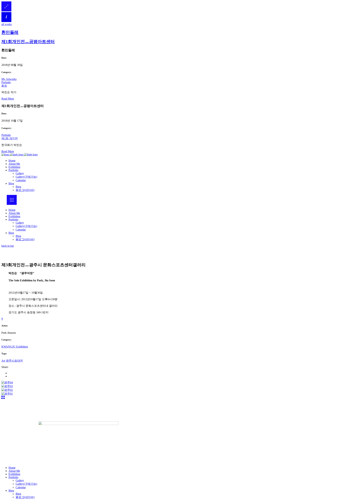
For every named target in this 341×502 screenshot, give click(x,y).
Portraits (6, 82)
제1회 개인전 (9, 138)
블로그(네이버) (25, 239)
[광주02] (7, 389)
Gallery (20, 222)
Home (12, 209)
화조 (4, 85)
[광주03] (7, 386)
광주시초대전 (14, 360)
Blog (11, 232)
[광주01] (7, 393)
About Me (14, 213)
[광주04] (7, 382)
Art (3, 360)
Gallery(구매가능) (26, 226)
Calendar (21, 229)
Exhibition (14, 216)
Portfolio (13, 219)
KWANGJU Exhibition (14, 346)
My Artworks (9, 79)
